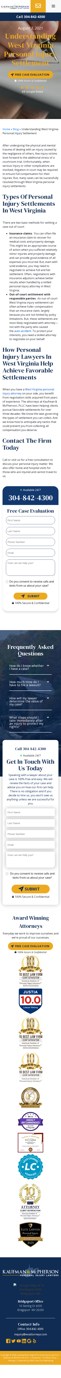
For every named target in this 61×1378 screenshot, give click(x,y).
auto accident (22, 331)
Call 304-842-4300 (30, 16)
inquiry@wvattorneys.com (30, 1334)
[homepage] (15, 6)
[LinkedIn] (24, 1340)
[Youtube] (18, 1340)
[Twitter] (13, 1340)
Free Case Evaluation (32, 75)
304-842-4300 (30, 497)
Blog (16, 129)
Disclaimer (36, 1357)
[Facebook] (8, 1340)
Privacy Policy (49, 1357)
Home (6, 129)
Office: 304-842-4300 (30, 1329)
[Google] (29, 1340)
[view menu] (53, 6)
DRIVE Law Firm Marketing (41, 1360)
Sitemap (12, 1360)
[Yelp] (34, 1340)
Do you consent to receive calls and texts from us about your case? (31, 583)
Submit (33, 596)
